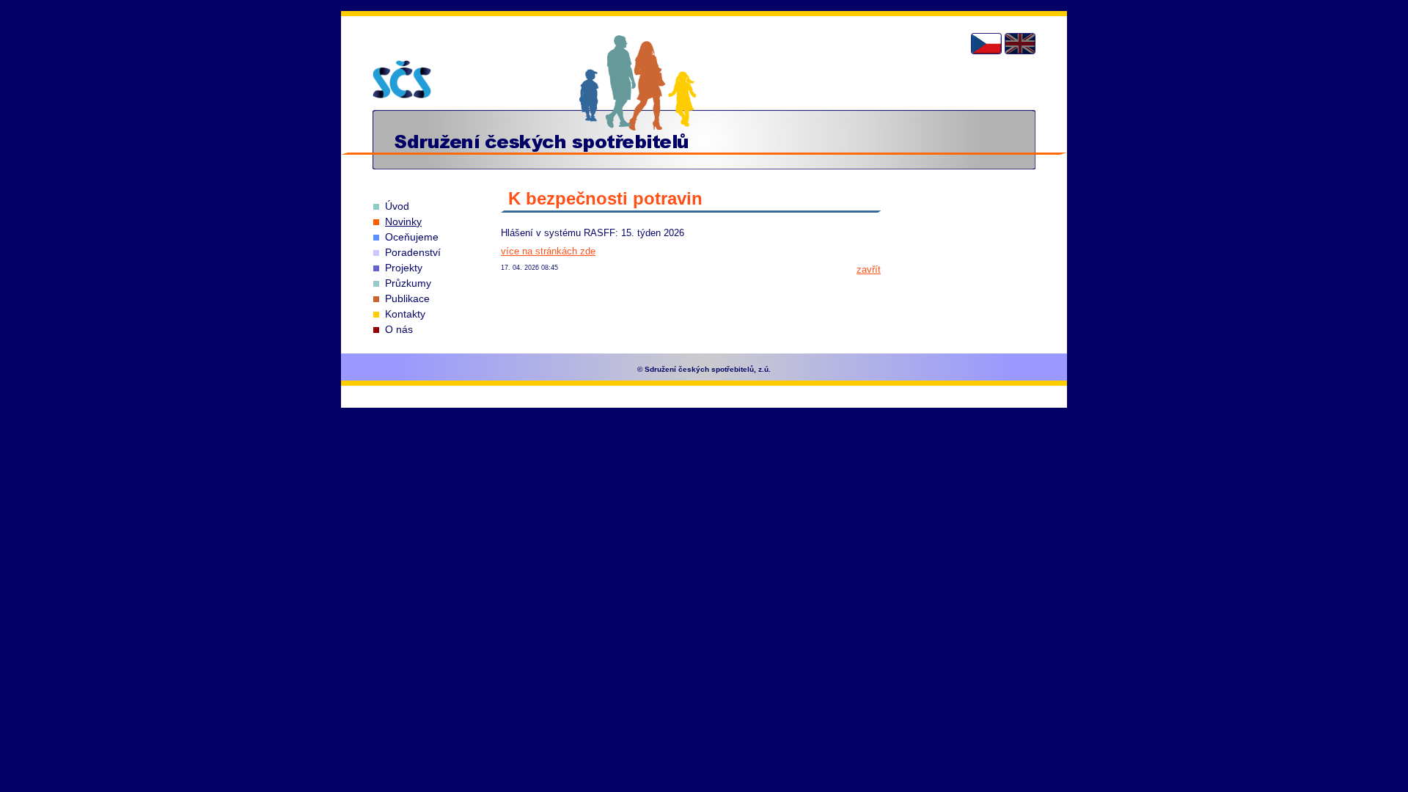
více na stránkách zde (548, 251)
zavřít (869, 269)
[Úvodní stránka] (402, 79)
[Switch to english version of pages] (1020, 43)
